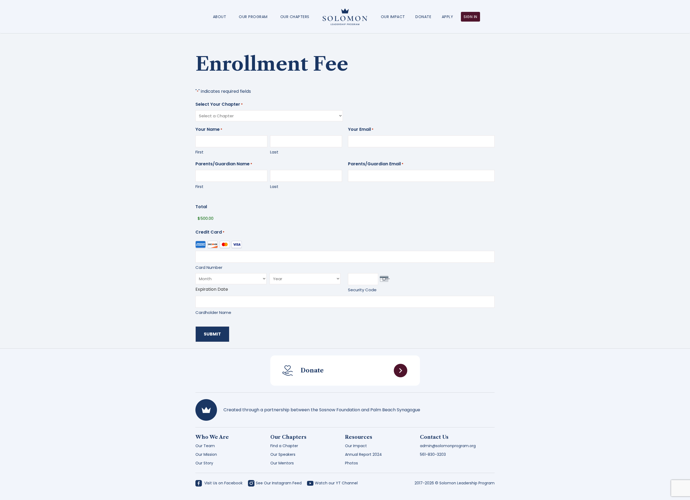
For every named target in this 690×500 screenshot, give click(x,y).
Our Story (204, 463)
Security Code (362, 290)
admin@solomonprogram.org (448, 445)
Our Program (253, 16)
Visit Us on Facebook (223, 483)
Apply (447, 16)
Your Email (361, 129)
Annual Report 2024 (363, 454)
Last (274, 152)
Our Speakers (282, 454)
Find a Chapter (284, 445)
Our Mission (206, 454)
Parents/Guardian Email (375, 164)
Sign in (470, 16)
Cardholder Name (213, 312)
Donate (423, 16)
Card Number (208, 267)
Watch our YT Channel (336, 483)
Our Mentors (282, 463)
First (199, 152)
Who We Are (212, 437)
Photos (351, 463)
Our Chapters (294, 16)
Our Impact (393, 16)
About (219, 16)
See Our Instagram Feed (279, 483)
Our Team (205, 445)
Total (201, 207)
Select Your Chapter (219, 104)
